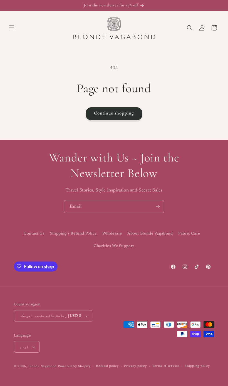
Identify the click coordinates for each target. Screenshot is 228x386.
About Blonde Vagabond (150, 234)
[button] (12, 28)
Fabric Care (189, 234)
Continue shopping (114, 113)
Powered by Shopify (74, 366)
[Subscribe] (158, 206)
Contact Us (34, 234)
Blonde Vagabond (42, 366)
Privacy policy (135, 366)
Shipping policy (197, 366)
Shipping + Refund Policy (73, 234)
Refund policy (107, 366)
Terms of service (165, 366)
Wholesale (112, 234)
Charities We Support (114, 246)
